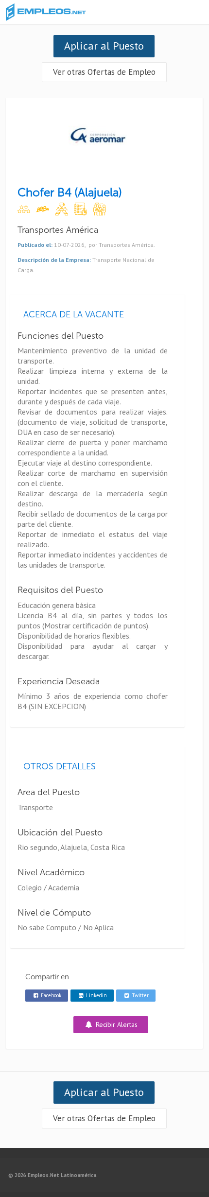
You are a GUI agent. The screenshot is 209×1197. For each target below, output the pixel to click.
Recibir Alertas (116, 1024)
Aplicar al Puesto (104, 45)
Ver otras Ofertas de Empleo (104, 72)
